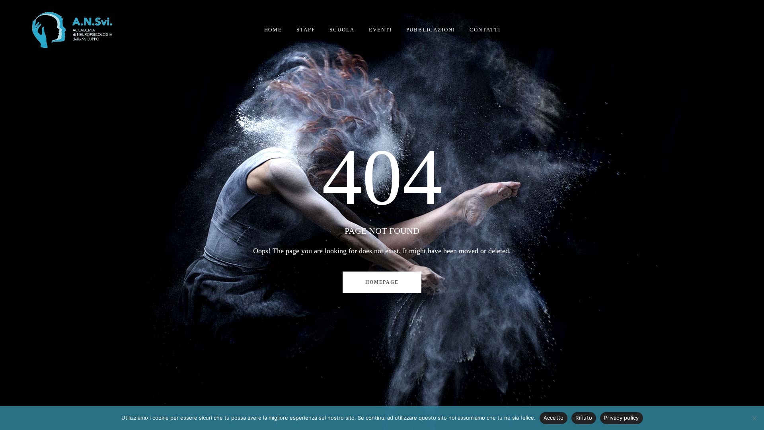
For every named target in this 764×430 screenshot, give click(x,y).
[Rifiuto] (754, 418)
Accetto (554, 417)
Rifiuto (583, 417)
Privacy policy (621, 417)
